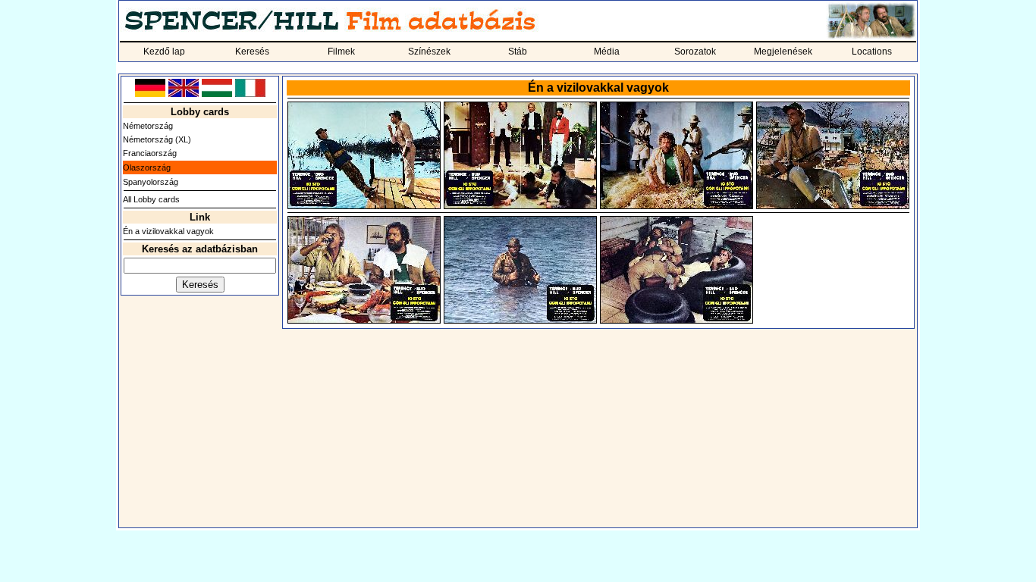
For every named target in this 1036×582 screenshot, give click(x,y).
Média (607, 51)
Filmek (341, 51)
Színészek (429, 51)
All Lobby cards (151, 199)
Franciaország (150, 153)
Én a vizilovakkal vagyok (168, 231)
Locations (872, 51)
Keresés (252, 51)
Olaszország (147, 167)
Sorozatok (695, 51)
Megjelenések (783, 51)
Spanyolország (150, 181)
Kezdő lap (164, 51)
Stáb (517, 51)
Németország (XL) (157, 139)
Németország (148, 125)
